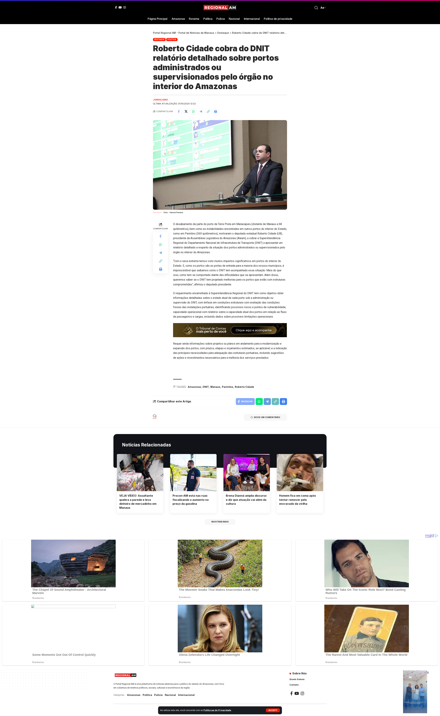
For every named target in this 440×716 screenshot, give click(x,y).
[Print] (215, 111)
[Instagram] (125, 7)
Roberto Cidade (244, 386)
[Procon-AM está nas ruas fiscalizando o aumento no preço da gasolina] (193, 472)
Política (172, 39)
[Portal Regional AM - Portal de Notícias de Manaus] (220, 8)
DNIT (206, 386)
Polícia (158, 694)
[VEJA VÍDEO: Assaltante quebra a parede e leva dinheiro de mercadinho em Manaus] (140, 472)
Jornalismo (160, 99)
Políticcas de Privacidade (217, 710)
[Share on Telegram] (200, 111)
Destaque (159, 39)
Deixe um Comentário (267, 417)
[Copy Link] (208, 111)
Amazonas (194, 386)
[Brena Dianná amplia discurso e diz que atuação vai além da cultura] (246, 472)
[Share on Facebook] (178, 111)
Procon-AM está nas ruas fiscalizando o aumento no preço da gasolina (191, 499)
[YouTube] (120, 7)
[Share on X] (186, 111)
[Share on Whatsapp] (193, 111)
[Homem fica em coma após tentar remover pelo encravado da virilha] (300, 472)
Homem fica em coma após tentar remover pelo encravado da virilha (297, 499)
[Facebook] (116, 7)
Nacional (170, 694)
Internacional (186, 694)
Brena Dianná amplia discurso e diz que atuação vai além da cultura (246, 499)
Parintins (227, 386)
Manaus (215, 386)
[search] (316, 8)
